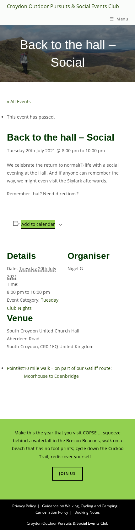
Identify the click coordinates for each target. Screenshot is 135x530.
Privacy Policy (24, 506)
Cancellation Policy (51, 512)
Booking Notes (87, 512)
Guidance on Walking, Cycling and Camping (79, 506)
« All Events (19, 101)
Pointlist (15, 368)
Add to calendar (38, 224)
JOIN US (67, 473)
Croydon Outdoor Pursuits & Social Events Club (63, 6)
